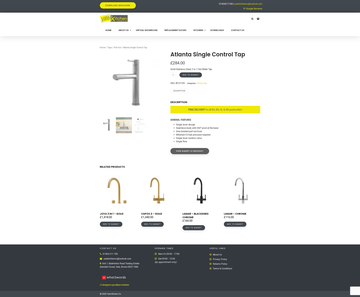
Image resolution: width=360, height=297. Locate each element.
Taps (109, 47)
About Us (124, 30)
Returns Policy (220, 264)
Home (108, 30)
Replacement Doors (175, 30)
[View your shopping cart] (258, 18)
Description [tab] (179, 91)
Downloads (217, 30)
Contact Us (237, 30)
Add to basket (191, 75)
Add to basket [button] (111, 224)
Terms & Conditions (222, 268)
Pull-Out (117, 47)
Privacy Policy (220, 259)
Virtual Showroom (146, 30)
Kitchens (198, 30)
